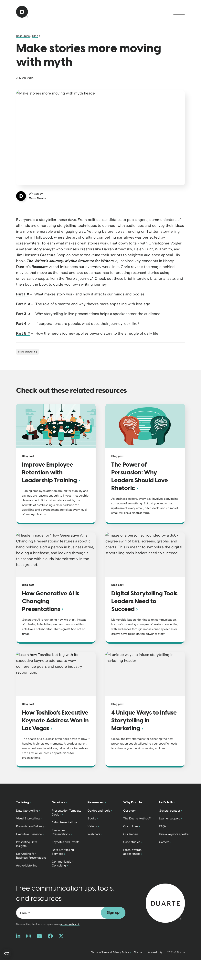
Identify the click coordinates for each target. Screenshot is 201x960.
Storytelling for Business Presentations (31, 855)
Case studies (131, 842)
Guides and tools (99, 810)
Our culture (130, 826)
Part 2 (23, 304)
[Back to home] (165, 903)
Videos (92, 826)
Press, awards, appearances (132, 852)
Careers (164, 842)
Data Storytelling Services (63, 852)
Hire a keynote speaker (174, 834)
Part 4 (23, 323)
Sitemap (138, 952)
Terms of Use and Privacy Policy (110, 952)
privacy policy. (69, 924)
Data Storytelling (27, 810)
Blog (35, 36)
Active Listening (26, 865)
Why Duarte (132, 802)
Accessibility (155, 952)
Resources (23, 36)
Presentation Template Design (66, 812)
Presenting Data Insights (26, 844)
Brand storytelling (27, 351)
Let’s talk (166, 802)
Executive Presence (29, 834)
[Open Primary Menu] (179, 12)
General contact (169, 810)
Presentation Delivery (30, 826)
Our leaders (130, 834)
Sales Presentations (64, 822)
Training (22, 802)
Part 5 (23, 333)
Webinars (94, 834)
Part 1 (22, 294)
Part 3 (23, 314)
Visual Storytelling (28, 818)
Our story (129, 810)
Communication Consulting (62, 863)
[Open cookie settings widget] (6, 953)
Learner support (169, 818)
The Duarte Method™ (137, 818)
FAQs (162, 826)
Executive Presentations (61, 832)
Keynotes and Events (65, 842)
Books (92, 818)
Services (58, 802)
